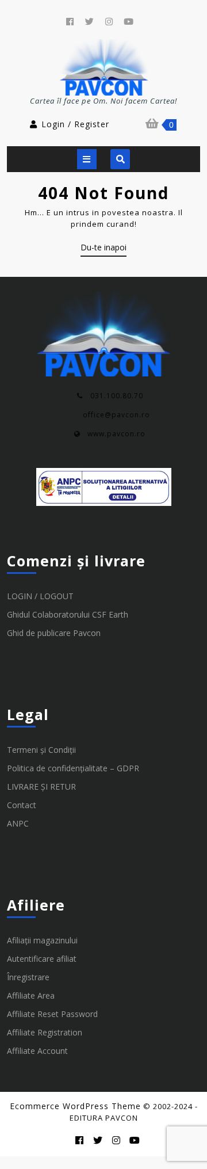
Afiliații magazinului (42, 940)
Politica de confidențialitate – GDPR (73, 768)
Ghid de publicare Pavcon (54, 632)
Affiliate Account (37, 1050)
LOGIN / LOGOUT (40, 596)
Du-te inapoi (103, 249)
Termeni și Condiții (41, 749)
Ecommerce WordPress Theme (75, 1106)
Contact (21, 804)
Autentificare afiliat (41, 958)
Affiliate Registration (44, 1032)
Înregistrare (28, 977)
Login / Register (75, 124)
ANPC (18, 823)
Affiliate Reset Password (52, 1013)
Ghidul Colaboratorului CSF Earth (67, 614)
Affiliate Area (31, 995)
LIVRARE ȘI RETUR (41, 786)
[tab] (87, 159)
